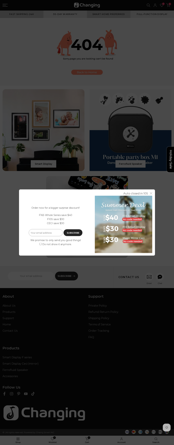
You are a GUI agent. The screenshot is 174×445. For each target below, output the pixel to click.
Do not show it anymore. (57, 244)
